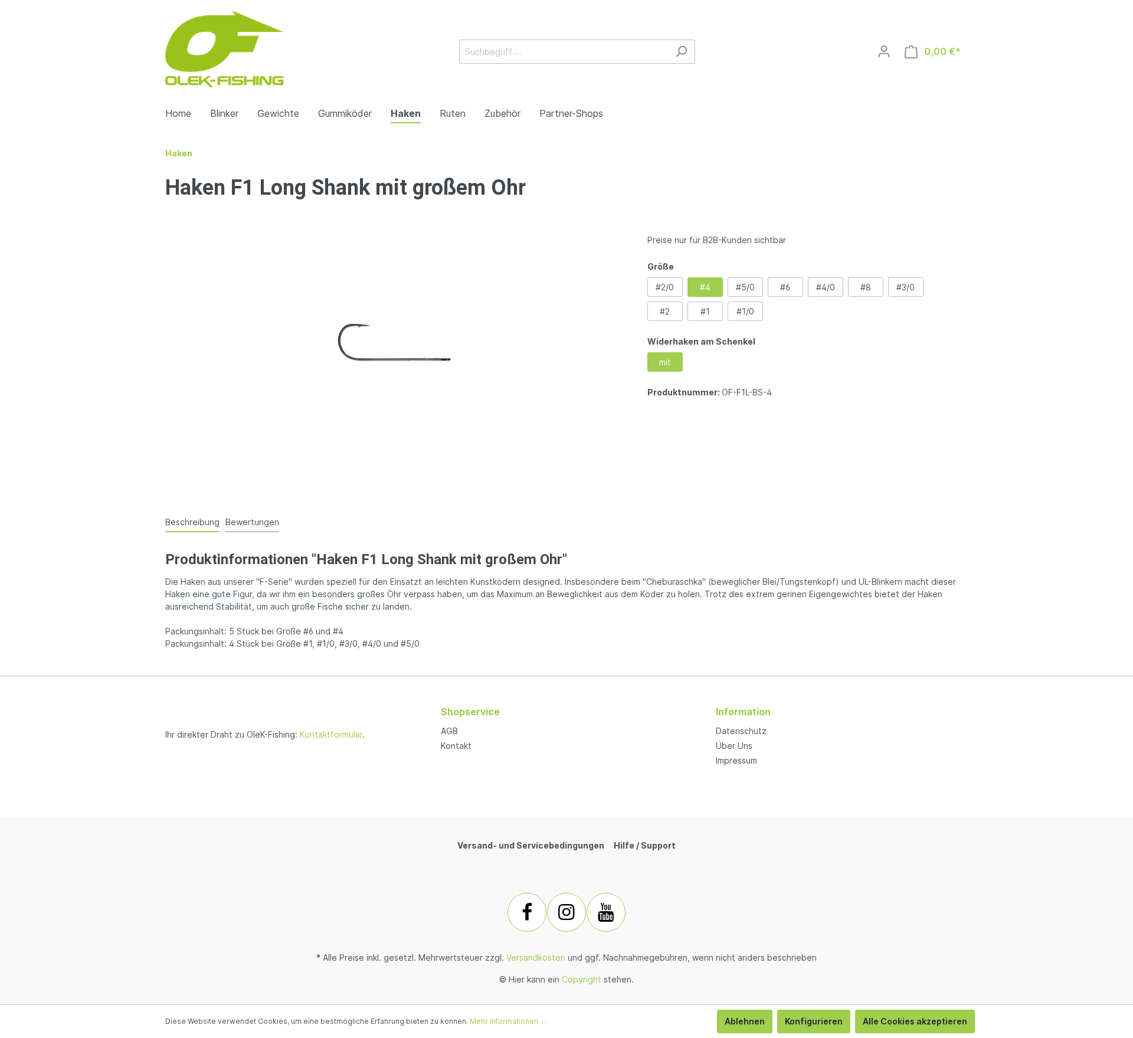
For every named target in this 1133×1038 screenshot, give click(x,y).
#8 (865, 287)
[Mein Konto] (884, 51)
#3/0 (905, 287)
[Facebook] (527, 912)
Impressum (736, 760)
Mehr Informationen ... (507, 1021)
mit (665, 362)
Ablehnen (745, 1021)
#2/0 (665, 287)
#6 (785, 287)
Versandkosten (535, 957)
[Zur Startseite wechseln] (224, 49)
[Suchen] (681, 52)
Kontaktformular (331, 734)
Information (743, 712)
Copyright (581, 979)
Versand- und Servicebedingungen (530, 845)
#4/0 (825, 287)
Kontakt (456, 746)
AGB (449, 731)
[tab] (192, 521)
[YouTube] (606, 912)
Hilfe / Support (645, 845)
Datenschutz (741, 731)
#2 (665, 311)
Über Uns (734, 746)
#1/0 (745, 311)
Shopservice (470, 712)
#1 (705, 311)
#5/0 (745, 287)
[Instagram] (566, 912)
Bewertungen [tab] (252, 522)
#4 (705, 287)
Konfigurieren (814, 1021)
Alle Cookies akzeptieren (915, 1021)
